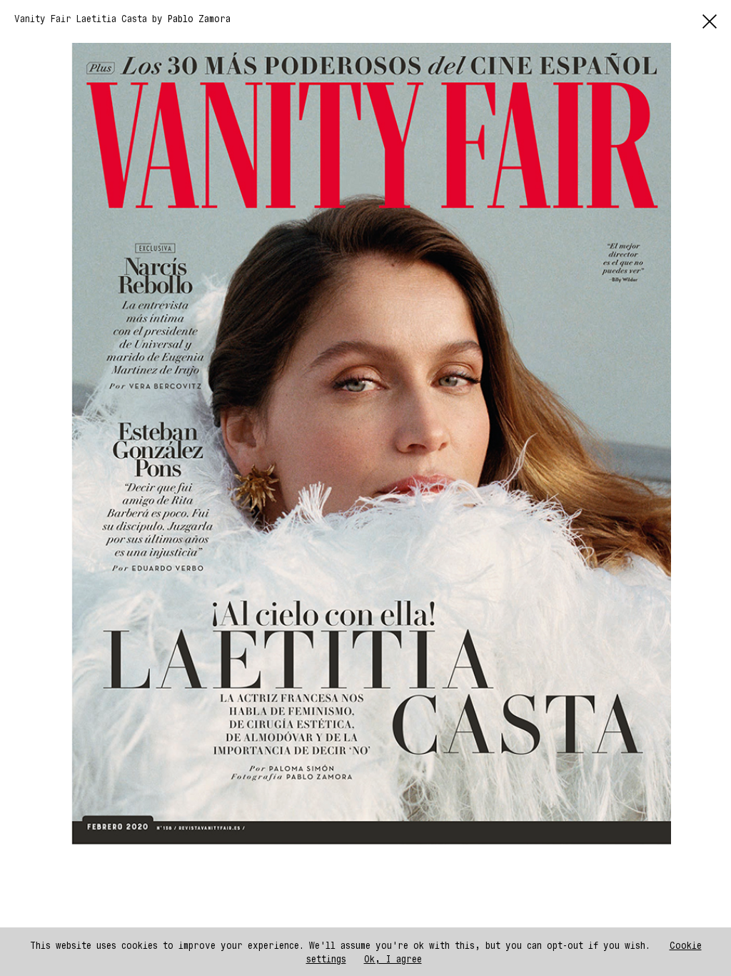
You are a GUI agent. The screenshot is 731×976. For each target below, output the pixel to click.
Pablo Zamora (199, 18)
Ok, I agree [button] (393, 958)
